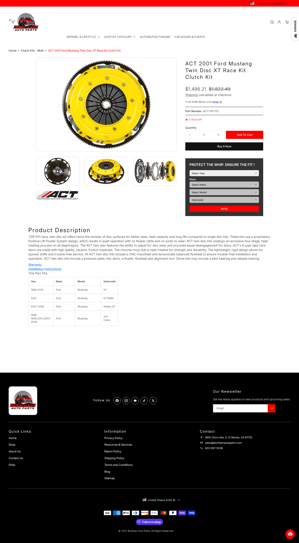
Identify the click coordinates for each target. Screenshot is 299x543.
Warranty (35, 264)
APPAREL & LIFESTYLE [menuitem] (81, 37)
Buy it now (224, 146)
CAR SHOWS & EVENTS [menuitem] (189, 37)
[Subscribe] (271, 408)
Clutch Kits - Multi (32, 50)
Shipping (191, 95)
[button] (287, 22)
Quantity (191, 127)
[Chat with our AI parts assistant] (290, 534)
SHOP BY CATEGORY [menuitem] (118, 37)
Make (192, 179)
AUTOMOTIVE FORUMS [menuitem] (155, 37)
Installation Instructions (44, 269)
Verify (224, 208)
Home (12, 50)
